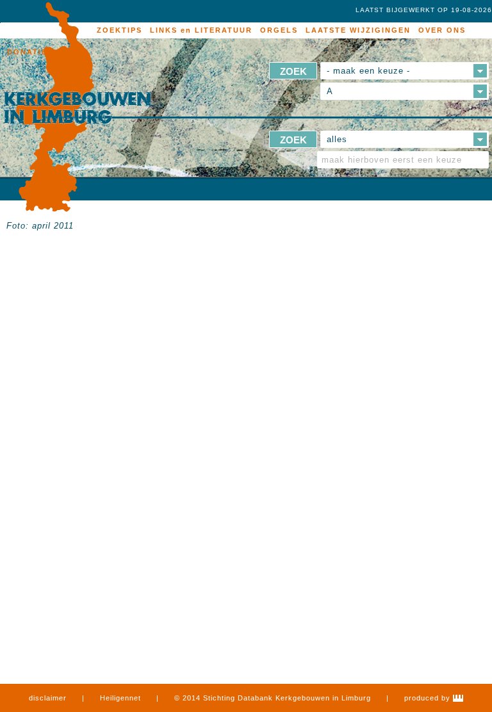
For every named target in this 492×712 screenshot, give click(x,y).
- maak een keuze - (368, 71)
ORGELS (279, 30)
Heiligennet (120, 698)
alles (337, 139)
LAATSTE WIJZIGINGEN (358, 30)
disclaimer (48, 698)
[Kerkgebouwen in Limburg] (77, 107)
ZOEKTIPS (119, 30)
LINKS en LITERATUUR (201, 30)
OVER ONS (442, 30)
